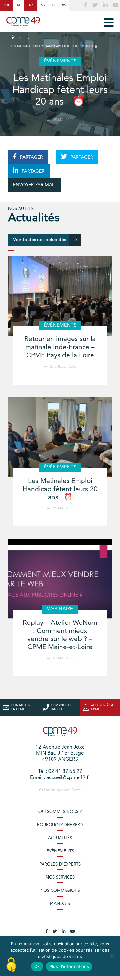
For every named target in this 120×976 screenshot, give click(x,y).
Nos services (60, 877)
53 (43, 5)
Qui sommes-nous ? (60, 812)
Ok (37, 966)
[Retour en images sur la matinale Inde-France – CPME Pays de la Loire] (60, 296)
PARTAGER (31, 157)
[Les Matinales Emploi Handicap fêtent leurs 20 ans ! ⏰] (60, 437)
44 (18, 5)
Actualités (60, 838)
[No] (112, 956)
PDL (6, 5)
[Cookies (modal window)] (11, 965)
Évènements (60, 851)
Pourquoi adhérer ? (60, 825)
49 (31, 5)
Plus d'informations (69, 966)
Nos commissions (60, 891)
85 (64, 5)
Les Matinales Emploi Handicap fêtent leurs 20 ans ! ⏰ (60, 489)
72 (53, 5)
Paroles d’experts (60, 864)
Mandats (60, 904)
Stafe (76, 790)
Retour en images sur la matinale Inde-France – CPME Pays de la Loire (60, 347)
